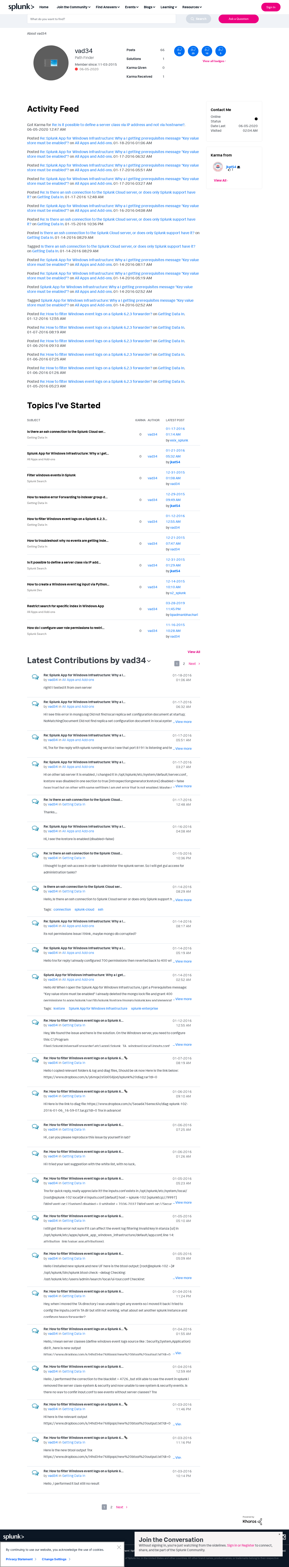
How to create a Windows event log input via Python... (68, 584)
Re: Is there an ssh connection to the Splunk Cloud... (83, 799)
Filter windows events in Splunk (51, 475)
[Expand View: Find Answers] (118, 6)
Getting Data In (50, 196)
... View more (182, 688)
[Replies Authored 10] (207, 51)
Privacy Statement (19, 1559)
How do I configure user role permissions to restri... (66, 628)
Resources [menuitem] (190, 7)
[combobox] (119, 19)
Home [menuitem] (43, 7)
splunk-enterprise (144, 1008)
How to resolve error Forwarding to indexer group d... (67, 497)
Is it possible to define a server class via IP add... (64, 562)
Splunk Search (37, 481)
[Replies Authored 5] (220, 51)
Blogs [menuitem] (148, 7)
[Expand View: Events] (137, 6)
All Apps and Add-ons (93, 142)
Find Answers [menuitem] (106, 7)
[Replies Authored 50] (179, 51)
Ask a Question (239, 18)
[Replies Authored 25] (193, 51)
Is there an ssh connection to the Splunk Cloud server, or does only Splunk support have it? (117, 232)
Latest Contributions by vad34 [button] (86, 660)
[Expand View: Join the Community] (89, 6)
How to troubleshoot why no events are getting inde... (68, 540)
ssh (100, 909)
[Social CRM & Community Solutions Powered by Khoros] (252, 1520)
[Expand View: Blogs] (154, 6)
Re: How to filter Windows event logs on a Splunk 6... (84, 1020)
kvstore (59, 1008)
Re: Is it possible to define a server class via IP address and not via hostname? (118, 124)
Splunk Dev (34, 590)
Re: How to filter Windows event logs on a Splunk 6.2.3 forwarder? (96, 313)
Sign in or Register (241, 1545)
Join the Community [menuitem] (72, 7)
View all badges (213, 61)
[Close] (119, 1547)
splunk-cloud (84, 909)
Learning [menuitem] (167, 7)
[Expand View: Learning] (176, 6)
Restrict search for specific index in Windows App (65, 606)
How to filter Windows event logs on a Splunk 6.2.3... (67, 519)
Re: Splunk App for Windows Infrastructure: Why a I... (84, 675)
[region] (62, 1554)
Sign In (270, 7)
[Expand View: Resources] (200, 6)
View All (194, 652)
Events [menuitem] (130, 7)
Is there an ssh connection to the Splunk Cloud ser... (66, 431)
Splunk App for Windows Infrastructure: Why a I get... (68, 453)
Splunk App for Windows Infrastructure (98, 1008)
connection (62, 909)
